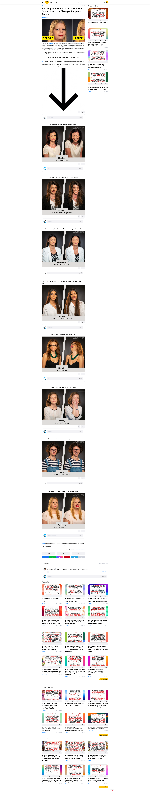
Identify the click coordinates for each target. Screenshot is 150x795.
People (89, 47)
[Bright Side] (51, 2)
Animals (89, 760)
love (80, 43)
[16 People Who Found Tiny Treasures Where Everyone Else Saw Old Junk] (52, 718)
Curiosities (67, 625)
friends (43, 543)
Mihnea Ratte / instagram (79, 549)
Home (66, 708)
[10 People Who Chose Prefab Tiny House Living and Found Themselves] (75, 695)
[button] (48, 553)
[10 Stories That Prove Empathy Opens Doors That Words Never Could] (52, 589)
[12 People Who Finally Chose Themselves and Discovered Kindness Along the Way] (52, 637)
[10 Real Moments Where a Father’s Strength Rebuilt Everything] (98, 718)
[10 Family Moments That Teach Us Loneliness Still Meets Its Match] (98, 13)
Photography (44, 5)
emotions (44, 66)
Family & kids (90, 25)
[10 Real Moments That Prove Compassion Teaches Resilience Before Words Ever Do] (98, 55)
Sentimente (51, 43)
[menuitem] (65, 2)
